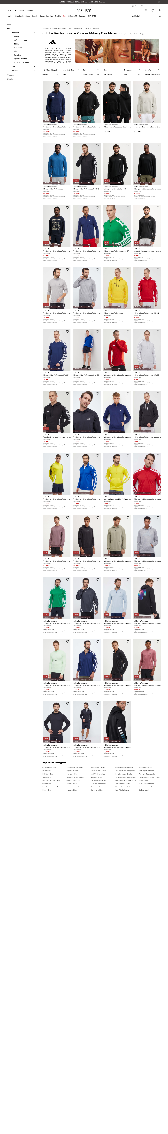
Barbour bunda (144, 790)
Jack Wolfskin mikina (98, 774)
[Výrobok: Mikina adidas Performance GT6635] (147, 350)
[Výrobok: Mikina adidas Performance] (57, 164)
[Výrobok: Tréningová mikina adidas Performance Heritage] (57, 226)
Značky (58, 16)
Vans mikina (46, 777)
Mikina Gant (46, 771)
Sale (64, 16)
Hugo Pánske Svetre (122, 790)
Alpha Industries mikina (75, 767)
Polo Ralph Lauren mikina (51, 780)
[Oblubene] (152, 10)
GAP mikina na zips (73, 780)
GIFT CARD (92, 16)
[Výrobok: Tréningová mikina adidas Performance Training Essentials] (87, 226)
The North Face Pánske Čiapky (125, 777)
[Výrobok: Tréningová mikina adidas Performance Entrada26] (57, 102)
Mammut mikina (96, 787)
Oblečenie (19, 16)
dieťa (21, 10)
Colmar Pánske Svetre (122, 784)
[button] (50, 70)
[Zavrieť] (159, 2)
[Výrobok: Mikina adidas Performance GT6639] (57, 350)
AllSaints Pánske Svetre (123, 787)
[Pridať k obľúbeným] (67, 83)
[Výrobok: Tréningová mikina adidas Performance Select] (87, 598)
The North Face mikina (99, 780)
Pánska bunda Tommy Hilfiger (149, 777)
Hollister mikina (47, 774)
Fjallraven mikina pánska (75, 777)
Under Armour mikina (98, 767)
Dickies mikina (72, 790)
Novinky (10, 16)
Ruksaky (82, 16)
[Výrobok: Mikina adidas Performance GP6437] (117, 226)
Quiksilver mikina (97, 790)
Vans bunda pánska (146, 787)
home (30, 10)
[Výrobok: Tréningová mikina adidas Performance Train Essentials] (147, 660)
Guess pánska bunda (146, 784)
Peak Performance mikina (51, 787)
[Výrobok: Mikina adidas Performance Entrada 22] (147, 412)
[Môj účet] (146, 10)
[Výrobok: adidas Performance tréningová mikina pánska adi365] (117, 164)
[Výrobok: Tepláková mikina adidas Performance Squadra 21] (117, 474)
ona (9, 10)
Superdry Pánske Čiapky (123, 774)
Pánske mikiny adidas (74, 787)
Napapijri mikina (96, 777)
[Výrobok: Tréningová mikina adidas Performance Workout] (57, 660)
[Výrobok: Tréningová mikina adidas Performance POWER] (87, 102)
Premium (49, 16)
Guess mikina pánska (98, 771)
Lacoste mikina (72, 784)
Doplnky (35, 16)
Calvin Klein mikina (49, 767)
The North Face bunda (147, 774)
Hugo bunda (143, 780)
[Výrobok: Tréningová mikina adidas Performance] (87, 288)
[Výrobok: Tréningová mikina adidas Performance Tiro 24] (117, 350)
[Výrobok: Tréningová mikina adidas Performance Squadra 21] (147, 474)
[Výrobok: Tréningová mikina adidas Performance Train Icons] (117, 722)
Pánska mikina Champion (124, 767)
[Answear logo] (84, 10)
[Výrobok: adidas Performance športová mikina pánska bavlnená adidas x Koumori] (147, 102)
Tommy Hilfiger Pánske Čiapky (125, 780)
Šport (42, 16)
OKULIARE (72, 16)
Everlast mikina (72, 774)
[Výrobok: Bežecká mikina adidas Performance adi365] (147, 226)
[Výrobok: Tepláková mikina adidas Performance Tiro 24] (57, 412)
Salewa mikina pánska (99, 784)
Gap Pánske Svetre (145, 767)
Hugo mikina (46, 790)
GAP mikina (46, 784)
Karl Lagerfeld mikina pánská (125, 771)
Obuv (27, 16)
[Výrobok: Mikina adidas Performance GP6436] (87, 350)
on (15, 10)
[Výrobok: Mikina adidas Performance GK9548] (87, 164)
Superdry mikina (72, 771)
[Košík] (159, 10)
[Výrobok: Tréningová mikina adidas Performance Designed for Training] (87, 536)
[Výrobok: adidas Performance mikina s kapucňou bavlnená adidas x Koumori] (117, 102)
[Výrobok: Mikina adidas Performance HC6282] (147, 288)
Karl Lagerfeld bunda (146, 771)
